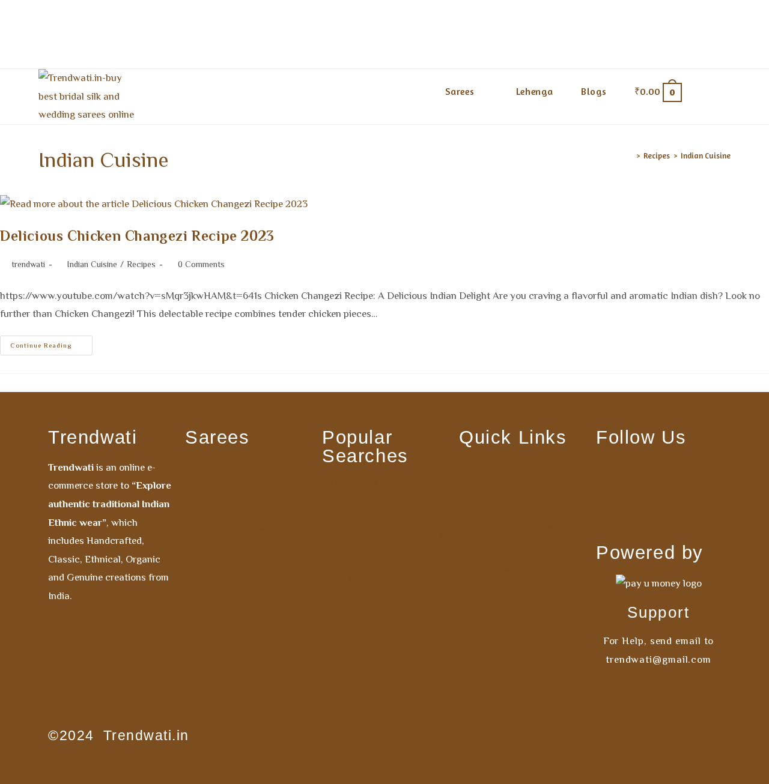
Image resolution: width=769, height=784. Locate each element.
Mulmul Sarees (221, 485)
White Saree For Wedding (383, 534)
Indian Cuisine (706, 155)
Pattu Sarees (216, 463)
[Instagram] (658, 474)
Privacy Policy (493, 571)
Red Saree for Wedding (379, 513)
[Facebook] (623, 474)
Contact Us (485, 506)
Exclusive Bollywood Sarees (235, 533)
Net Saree (345, 578)
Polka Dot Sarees (364, 621)
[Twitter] (658, 510)
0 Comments (201, 264)
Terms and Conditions (512, 528)
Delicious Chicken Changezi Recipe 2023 (137, 236)
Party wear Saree (364, 556)
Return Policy (491, 549)
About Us (480, 485)
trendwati (28, 264)
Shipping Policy (496, 593)
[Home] (630, 155)
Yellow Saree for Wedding (363, 487)
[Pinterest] (694, 474)
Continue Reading (51, 342)
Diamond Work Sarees (239, 581)
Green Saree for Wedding (384, 599)
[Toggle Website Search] (713, 91)
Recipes (141, 264)
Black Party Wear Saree (379, 643)
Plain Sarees (215, 559)
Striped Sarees (220, 506)
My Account (487, 463)
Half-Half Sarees (225, 602)
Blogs (473, 614)
